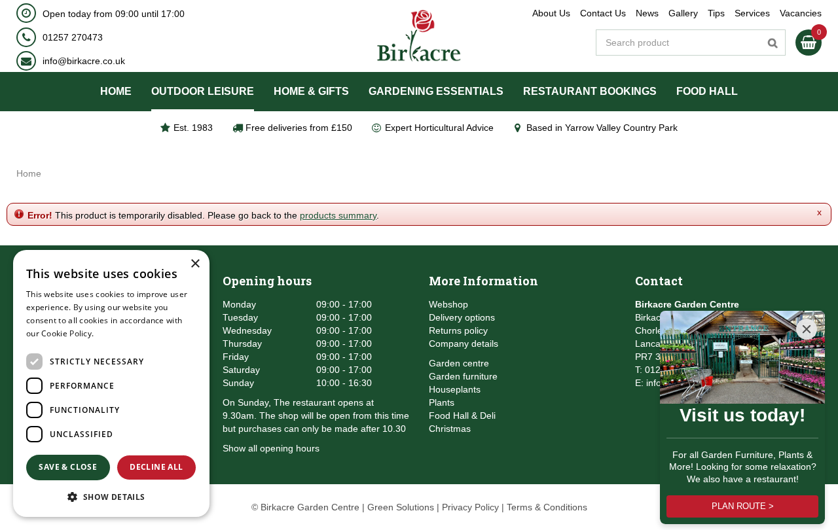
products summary (338, 215)
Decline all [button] (156, 466)
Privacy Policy (470, 507)
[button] (111, 496)
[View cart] (808, 42)
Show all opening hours (271, 448)
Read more (117, 333)
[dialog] (111, 383)
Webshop (448, 304)
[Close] (806, 329)
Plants (441, 402)
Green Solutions (400, 507)
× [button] (195, 264)
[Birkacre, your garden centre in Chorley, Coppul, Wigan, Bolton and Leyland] (419, 36)
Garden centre (459, 363)
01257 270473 (73, 37)
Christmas (450, 428)
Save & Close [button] (68, 466)
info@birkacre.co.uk (84, 61)
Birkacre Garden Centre (687, 304)
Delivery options (462, 317)
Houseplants (455, 389)
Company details (463, 343)
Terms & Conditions (547, 507)
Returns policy (458, 330)
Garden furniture (463, 376)
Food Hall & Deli (462, 415)
